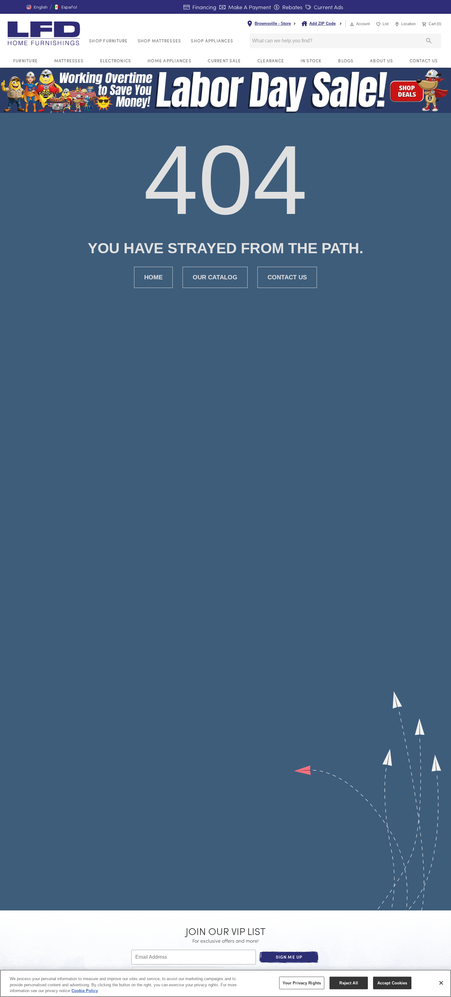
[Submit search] (429, 40)
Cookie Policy (84, 990)
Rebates (292, 7)
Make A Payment (249, 7)
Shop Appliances (212, 41)
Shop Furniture (108, 41)
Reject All (348, 982)
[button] (37, 7)
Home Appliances (169, 61)
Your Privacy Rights (302, 982)
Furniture (25, 61)
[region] (225, 983)
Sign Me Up (289, 957)
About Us (381, 61)
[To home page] (45, 33)
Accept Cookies (392, 982)
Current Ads (327, 7)
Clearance (270, 61)
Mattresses (69, 61)
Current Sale (224, 61)
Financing (203, 7)
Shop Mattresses (159, 41)
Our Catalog (215, 277)
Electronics (115, 61)
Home (153, 277)
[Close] (441, 983)
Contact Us (424, 61)
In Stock (311, 61)
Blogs (345, 61)
